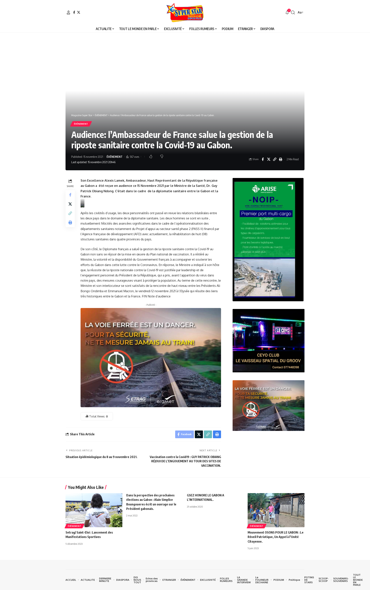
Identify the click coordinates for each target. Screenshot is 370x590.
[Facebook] (74, 12)
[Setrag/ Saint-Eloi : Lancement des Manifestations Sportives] (94, 510)
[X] (78, 12)
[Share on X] (268, 159)
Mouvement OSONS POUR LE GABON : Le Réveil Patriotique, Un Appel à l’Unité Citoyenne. (276, 536)
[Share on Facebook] (262, 159)
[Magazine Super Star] (185, 12)
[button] (68, 12)
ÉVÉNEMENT (81, 123)
